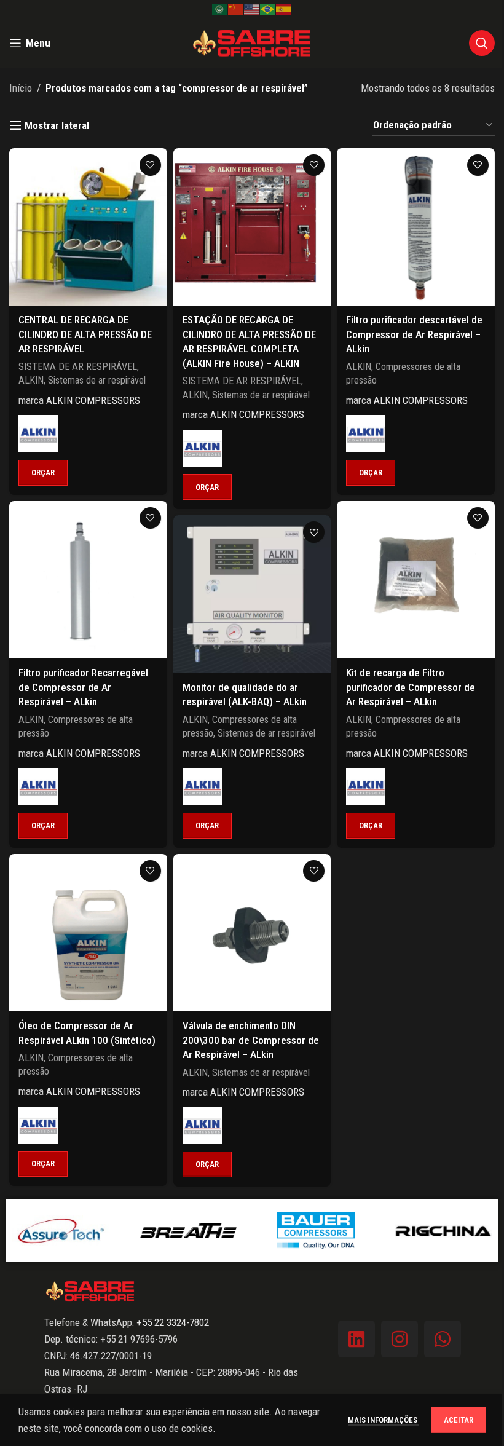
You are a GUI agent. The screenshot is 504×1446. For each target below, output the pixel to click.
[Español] (284, 8)
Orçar (43, 472)
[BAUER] (243, 1230)
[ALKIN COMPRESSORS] (38, 433)
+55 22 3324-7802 (171, 1322)
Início (20, 88)
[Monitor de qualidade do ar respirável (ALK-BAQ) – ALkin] (252, 594)
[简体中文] (236, 8)
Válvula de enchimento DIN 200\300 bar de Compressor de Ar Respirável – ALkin (251, 1040)
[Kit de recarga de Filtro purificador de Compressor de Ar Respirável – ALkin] (416, 580)
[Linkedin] (356, 1339)
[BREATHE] (115, 1230)
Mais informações (383, 1419)
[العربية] (220, 8)
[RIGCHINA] (370, 1230)
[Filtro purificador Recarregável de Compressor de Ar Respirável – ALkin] (88, 580)
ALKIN (31, 380)
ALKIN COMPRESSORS (93, 400)
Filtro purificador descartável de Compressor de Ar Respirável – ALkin (414, 334)
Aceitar (458, 1419)
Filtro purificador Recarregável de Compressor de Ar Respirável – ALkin (83, 687)
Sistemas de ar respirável (97, 380)
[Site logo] (252, 42)
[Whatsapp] (442, 1339)
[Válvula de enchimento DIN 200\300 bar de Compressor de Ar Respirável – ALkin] (252, 933)
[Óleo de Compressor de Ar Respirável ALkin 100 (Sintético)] (88, 933)
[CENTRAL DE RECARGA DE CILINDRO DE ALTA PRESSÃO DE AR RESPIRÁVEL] (88, 227)
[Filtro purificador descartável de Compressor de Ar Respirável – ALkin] (416, 227)
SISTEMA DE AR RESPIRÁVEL (77, 367)
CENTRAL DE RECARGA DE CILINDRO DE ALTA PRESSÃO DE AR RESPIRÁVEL (85, 334)
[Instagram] (399, 1339)
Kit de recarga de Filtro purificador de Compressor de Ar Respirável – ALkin (410, 687)
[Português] (268, 8)
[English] (252, 8)
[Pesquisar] (482, 43)
